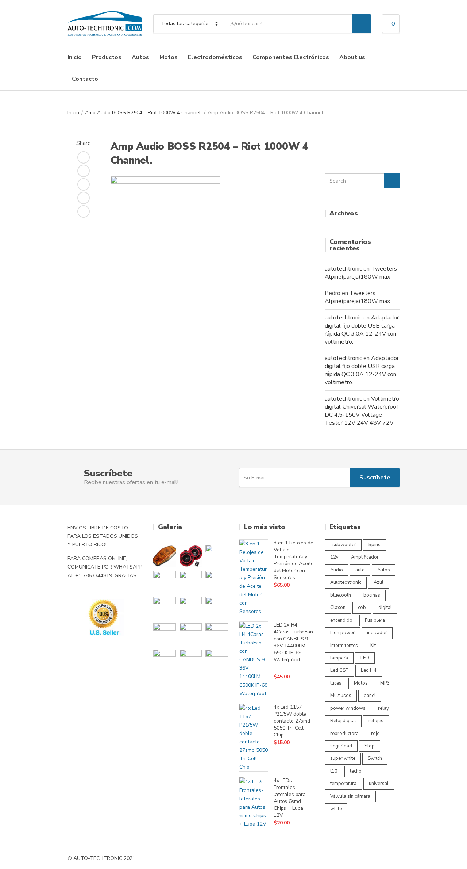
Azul (378, 582)
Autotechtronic (345, 582)
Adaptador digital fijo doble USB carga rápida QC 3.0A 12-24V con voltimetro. (362, 330)
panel (370, 695)
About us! (353, 57)
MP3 (385, 683)
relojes (375, 720)
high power (342, 632)
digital (385, 607)
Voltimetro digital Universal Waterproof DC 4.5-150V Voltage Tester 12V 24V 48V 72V (362, 411)
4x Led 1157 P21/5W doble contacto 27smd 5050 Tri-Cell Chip (292, 721)
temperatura (343, 783)
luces (335, 683)
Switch (375, 758)
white (336, 808)
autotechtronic (343, 269)
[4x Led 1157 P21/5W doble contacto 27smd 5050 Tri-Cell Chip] (253, 738)
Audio (336, 570)
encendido (341, 620)
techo (356, 771)
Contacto (85, 79)
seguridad (341, 746)
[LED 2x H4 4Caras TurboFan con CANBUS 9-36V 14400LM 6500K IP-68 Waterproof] (253, 659)
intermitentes (344, 645)
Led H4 (369, 670)
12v (334, 557)
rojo (375, 733)
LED (364, 658)
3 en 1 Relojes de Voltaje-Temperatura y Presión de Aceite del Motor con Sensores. (294, 560)
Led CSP (339, 670)
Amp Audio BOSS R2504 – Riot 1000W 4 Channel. (143, 112)
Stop (369, 746)
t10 (333, 771)
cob (362, 607)
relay (383, 708)
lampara (339, 658)
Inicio (74, 57)
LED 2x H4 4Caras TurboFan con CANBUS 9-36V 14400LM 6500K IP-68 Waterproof (293, 642)
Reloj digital (343, 720)
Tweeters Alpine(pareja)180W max (361, 273)
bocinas (371, 595)
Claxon (338, 607)
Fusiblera (375, 620)
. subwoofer (343, 544)
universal (379, 783)
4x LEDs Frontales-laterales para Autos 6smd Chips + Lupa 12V (290, 798)
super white (342, 758)
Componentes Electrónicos (290, 57)
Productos (106, 57)
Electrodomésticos (215, 57)
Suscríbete (374, 478)
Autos (140, 57)
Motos (168, 57)
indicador (377, 632)
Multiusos (340, 695)
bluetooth (340, 595)
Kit (373, 645)
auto (360, 570)
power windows (348, 708)
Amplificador (365, 557)
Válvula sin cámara (350, 796)
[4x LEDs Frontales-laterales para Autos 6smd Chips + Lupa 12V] (253, 802)
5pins (374, 544)
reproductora (344, 733)
